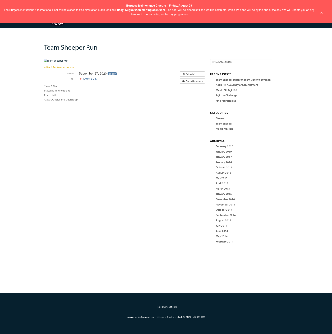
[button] (192, 81)
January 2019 (224, 151)
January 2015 (224, 193)
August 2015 (223, 172)
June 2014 (222, 231)
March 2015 (223, 188)
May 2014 (222, 236)
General (220, 118)
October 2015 (224, 167)
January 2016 (224, 162)
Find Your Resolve (226, 100)
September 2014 (226, 215)
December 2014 (225, 199)
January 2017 (224, 156)
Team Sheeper (90, 78)
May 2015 (222, 178)
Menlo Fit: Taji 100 (226, 90)
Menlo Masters (224, 128)
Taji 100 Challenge (226, 95)
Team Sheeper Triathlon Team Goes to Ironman (243, 79)
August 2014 (223, 220)
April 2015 (222, 183)
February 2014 (224, 241)
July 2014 (221, 225)
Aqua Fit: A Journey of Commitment (237, 84)
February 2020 (224, 146)
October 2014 (224, 209)
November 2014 (225, 204)
